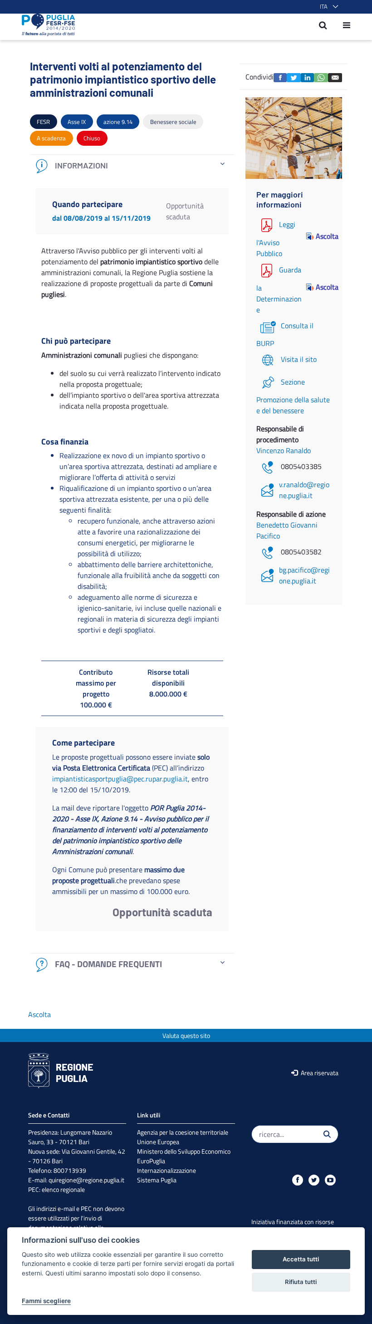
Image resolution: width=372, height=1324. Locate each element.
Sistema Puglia (156, 1180)
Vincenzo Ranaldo (283, 450)
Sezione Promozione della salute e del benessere (293, 396)
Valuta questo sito (186, 1035)
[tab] (132, 166)
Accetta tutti (301, 1259)
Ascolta (323, 236)
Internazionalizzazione (166, 1170)
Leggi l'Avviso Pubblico (275, 239)
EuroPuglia (151, 1161)
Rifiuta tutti (301, 1281)
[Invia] (327, 1134)
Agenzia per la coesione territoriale (182, 1132)
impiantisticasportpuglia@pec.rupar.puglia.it (120, 778)
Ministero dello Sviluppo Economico (183, 1151)
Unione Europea (158, 1141)
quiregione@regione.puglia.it (86, 1180)
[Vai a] (45, 25)
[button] (327, 6)
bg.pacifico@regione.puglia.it (304, 575)
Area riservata (318, 1072)
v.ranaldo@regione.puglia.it (304, 490)
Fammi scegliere (46, 1300)
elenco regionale (63, 1189)
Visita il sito (299, 359)
